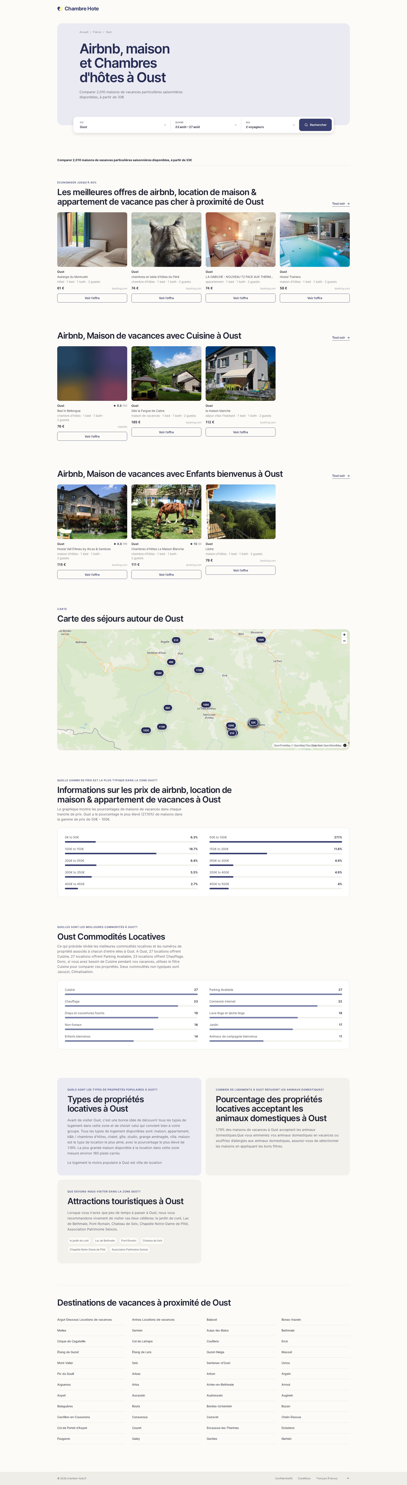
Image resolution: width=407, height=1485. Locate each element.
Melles (61, 1330)
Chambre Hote (82, 8)
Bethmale (288, 1330)
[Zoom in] (344, 635)
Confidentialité (284, 1478)
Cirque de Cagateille (71, 1341)
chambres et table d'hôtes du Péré (155, 277)
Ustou (286, 1363)
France (97, 32)
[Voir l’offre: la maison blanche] (241, 373)
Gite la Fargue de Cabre (147, 410)
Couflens (213, 1341)
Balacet (212, 1319)
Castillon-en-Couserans (73, 1417)
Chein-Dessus (291, 1417)
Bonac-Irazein (291, 1319)
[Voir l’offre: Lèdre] (241, 511)
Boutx (136, 1406)
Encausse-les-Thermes (223, 1428)
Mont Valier (65, 1363)
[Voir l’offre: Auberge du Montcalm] (92, 239)
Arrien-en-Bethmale (220, 1384)
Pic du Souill (65, 1373)
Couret (136, 1428)
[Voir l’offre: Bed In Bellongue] (92, 373)
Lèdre (210, 549)
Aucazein (138, 1395)
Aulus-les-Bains (218, 1330)
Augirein (287, 1395)
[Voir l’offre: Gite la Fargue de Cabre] (166, 373)
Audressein (215, 1395)
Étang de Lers (142, 1352)
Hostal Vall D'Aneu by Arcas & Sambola (84, 549)
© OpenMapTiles (301, 745)
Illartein (286, 1438)
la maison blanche (218, 410)
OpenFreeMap (282, 745)
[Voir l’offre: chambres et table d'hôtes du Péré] (166, 239)
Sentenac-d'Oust (218, 1363)
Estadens (288, 1428)
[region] (203, 689)
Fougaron (63, 1438)
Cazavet (212, 1417)
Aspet (61, 1395)
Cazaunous (140, 1417)
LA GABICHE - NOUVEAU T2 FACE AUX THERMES (240, 277)
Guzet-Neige (215, 1352)
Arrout (286, 1384)
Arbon (211, 1373)
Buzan (286, 1406)
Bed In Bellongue (69, 410)
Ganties (212, 1438)
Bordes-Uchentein (219, 1406)
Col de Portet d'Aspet (72, 1428)
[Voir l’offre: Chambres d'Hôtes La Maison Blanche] (166, 511)
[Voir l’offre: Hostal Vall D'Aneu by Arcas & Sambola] (92, 511)
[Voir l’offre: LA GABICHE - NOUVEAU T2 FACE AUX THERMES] (241, 239)
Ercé (285, 1341)
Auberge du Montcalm (72, 277)
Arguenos (64, 1384)
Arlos (135, 1384)
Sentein (137, 1330)
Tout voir (341, 203)
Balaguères (65, 1406)
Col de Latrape (142, 1341)
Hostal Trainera (290, 277)
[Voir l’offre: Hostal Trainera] (315, 239)
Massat (287, 1352)
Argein (286, 1373)
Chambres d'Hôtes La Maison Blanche (157, 549)
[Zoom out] (344, 641)
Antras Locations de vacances (153, 1319)
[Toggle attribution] (344, 745)
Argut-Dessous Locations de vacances (84, 1319)
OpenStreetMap (332, 745)
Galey (136, 1438)
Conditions (304, 1478)
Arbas (136, 1373)
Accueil (83, 32)
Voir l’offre (92, 298)
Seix (135, 1363)
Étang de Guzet (68, 1352)
